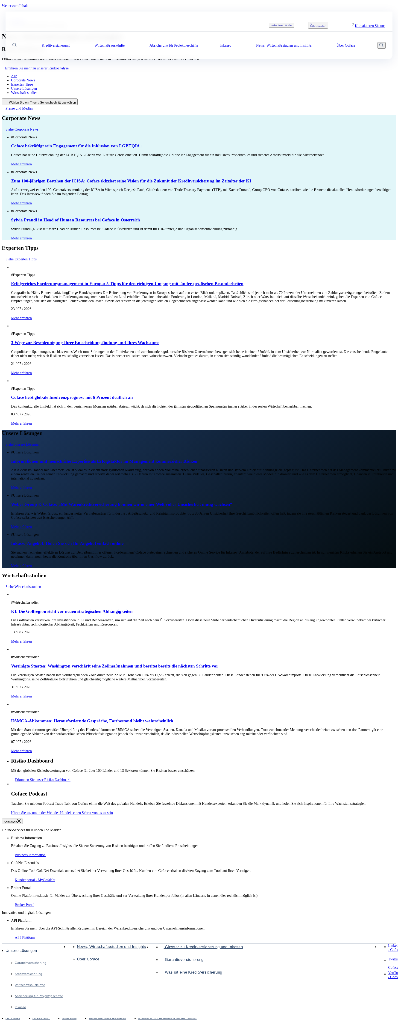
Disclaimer (13, 1018)
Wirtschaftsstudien (24, 93)
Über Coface (88, 959)
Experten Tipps (22, 84)
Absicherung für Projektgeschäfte (39, 996)
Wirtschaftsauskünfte (30, 985)
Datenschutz (41, 1018)
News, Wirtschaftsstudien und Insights (111, 947)
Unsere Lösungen (24, 88)
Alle (14, 76)
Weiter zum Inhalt (15, 6)
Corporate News (23, 80)
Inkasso (20, 1007)
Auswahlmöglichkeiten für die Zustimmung (167, 1018)
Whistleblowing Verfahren (107, 1018)
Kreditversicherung (28, 974)
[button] (14, 45)
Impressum (69, 1018)
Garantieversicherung (30, 963)
